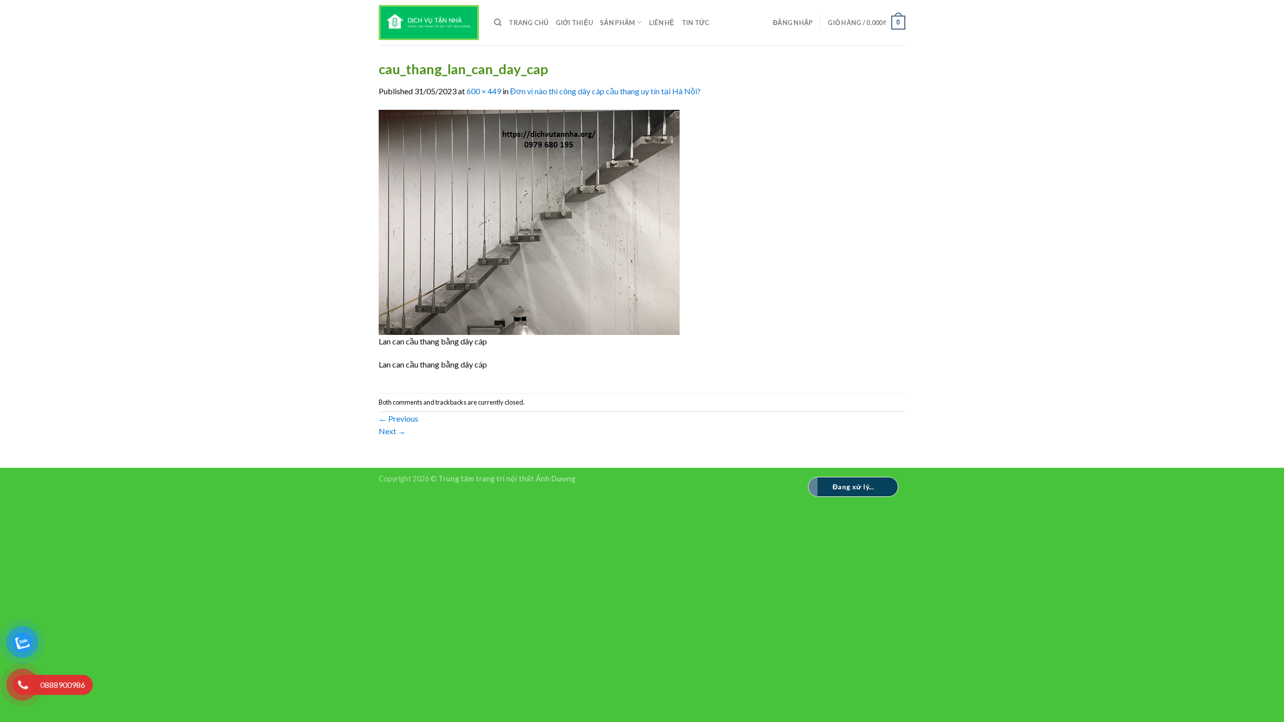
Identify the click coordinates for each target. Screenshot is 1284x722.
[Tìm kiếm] (498, 22)
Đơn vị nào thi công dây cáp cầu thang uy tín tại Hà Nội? (605, 91)
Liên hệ (662, 23)
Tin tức (696, 23)
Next (392, 431)
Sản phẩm (617, 23)
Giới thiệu (574, 23)
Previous (398, 418)
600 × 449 (483, 91)
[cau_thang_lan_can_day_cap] (529, 221)
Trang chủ (528, 23)
